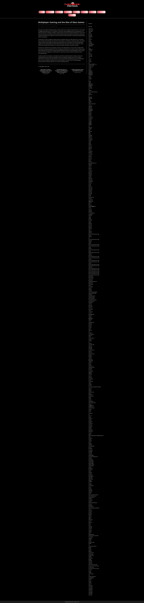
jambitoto (90, 513)
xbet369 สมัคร (91, 401)
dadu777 (90, 102)
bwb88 (90, 218)
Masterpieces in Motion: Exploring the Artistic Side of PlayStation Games (46, 71)
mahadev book (91, 396)
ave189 (90, 185)
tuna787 (90, 115)
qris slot (90, 380)
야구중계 (90, 422)
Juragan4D (90, 211)
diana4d (90, 68)
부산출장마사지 (91, 406)
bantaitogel (90, 31)
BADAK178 (90, 94)
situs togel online (91, 344)
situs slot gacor (91, 485)
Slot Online (90, 594)
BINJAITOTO (91, 490)
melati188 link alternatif (92, 299)
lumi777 (90, 521)
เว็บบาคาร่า (90, 127)
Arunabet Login (91, 552)
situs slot (90, 157)
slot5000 (90, 583)
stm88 (90, 310)
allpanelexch (91, 394)
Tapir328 (90, 90)
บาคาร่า (90, 320)
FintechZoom (91, 181)
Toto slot (90, 327)
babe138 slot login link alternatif (94, 507)
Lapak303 (90, 538)
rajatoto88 (90, 347)
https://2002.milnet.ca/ (92, 496)
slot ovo (90, 584)
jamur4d (90, 447)
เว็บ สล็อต (90, 78)
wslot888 (90, 457)
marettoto (90, 290)
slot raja (90, 571)
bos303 (90, 382)
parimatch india (91, 197)
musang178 (90, 116)
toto (89, 52)
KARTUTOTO (91, 430)
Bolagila (90, 559)
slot (89, 57)
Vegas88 (90, 556)
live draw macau (91, 567)
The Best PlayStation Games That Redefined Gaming (78, 70)
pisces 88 (90, 569)
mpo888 (90, 427)
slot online (90, 563)
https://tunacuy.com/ (92, 103)
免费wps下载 (91, 201)
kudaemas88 (91, 371)
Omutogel (90, 454)
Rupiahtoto (90, 469)
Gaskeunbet (91, 558)
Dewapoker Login (91, 542)
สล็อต (89, 99)
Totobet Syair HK (91, 322)
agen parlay (90, 282)
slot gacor (90, 61)
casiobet (90, 548)
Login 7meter (91, 381)
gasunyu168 (91, 468)
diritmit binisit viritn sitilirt (93, 564)
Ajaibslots (90, 551)
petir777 (90, 363)
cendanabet (91, 585)
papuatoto (90, 305)
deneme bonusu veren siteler (93, 535)
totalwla (90, 439)
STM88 (90, 207)
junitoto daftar (91, 277)
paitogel (90, 467)
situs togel (90, 189)
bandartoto (90, 421)
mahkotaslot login (92, 297)
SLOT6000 (90, 170)
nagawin (90, 515)
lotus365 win (91, 423)
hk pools (90, 326)
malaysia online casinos (92, 546)
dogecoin (90, 288)
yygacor (90, 434)
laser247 (90, 389)
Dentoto (90, 488)
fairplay (90, 397)
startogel (90, 473)
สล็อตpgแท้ (90, 70)
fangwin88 (90, 35)
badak (90, 230)
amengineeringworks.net (93, 281)
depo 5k (90, 76)
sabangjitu (90, 527)
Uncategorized (54, 26)
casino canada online (92, 402)
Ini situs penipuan (91, 213)
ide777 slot (90, 307)
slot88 (90, 37)
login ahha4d (91, 478)
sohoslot (90, 303)
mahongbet (90, 43)
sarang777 (90, 484)
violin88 (90, 572)
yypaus (90, 442)
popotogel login (91, 44)
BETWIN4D (90, 448)
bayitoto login (91, 30)
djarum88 (90, 373)
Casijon (90, 69)
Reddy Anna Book (91, 407)
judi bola (90, 144)
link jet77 (41, 31)
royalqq (90, 419)
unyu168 (90, 501)
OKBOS (90, 518)
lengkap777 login (91, 353)
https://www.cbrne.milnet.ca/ (93, 494)
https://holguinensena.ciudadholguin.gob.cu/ (96, 435)
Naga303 (90, 372)
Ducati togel (91, 302)
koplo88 (90, 581)
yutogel (90, 364)
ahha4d (90, 398)
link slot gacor (91, 536)
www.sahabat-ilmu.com (92, 163)
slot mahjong (91, 286)
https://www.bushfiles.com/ (93, 456)
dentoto (90, 486)
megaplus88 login (91, 367)
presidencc (90, 425)
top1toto (90, 374)
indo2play (90, 444)
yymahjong (90, 413)
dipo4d (90, 393)
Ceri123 (90, 166)
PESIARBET (90, 348)
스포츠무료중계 (91, 334)
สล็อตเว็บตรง (91, 45)
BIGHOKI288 (91, 360)
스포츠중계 (90, 593)
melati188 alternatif (92, 295)
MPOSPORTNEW (91, 446)
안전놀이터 (90, 361)
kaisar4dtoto (91, 459)
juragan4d (90, 174)
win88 (90, 532)
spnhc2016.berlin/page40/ (93, 292)
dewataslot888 (91, 455)
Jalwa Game (90, 359)
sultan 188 (90, 56)
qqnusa (90, 482)
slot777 (90, 48)
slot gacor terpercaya (92, 576)
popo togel (90, 55)
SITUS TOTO (91, 306)
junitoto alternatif (91, 298)
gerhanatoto (91, 280)
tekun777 (90, 415)
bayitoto (90, 53)
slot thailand (91, 311)
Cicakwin (90, 176)
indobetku (90, 452)
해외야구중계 (91, 276)
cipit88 (90, 32)
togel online (90, 28)
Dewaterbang (91, 554)
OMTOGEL (90, 481)
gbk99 (90, 203)
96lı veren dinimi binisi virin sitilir (94, 234)
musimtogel (91, 450)
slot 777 (90, 580)
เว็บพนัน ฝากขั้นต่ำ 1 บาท (93, 64)
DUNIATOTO (91, 431)
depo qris (90, 351)
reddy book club (91, 392)
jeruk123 (90, 403)
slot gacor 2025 (91, 555)
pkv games (90, 368)
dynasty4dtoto (91, 460)
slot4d (90, 40)
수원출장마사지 (91, 405)
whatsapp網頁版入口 (92, 206)
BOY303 (90, 543)
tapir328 (90, 242)
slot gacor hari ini (91, 65)
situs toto (90, 51)
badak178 (90, 33)
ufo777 (90, 411)
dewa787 (90, 111)
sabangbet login (91, 534)
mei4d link (90, 294)
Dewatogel (90, 561)
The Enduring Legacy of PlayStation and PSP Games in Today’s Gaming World (61, 71)
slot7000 (90, 400)
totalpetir (90, 440)
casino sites (90, 426)
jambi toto (90, 510)
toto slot (90, 59)
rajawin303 (90, 477)
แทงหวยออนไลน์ (91, 314)
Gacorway (90, 182)
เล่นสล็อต (90, 122)
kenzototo (90, 369)
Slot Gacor (90, 220)
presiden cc (90, 418)
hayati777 (90, 579)
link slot (90, 77)
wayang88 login (91, 577)
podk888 (90, 128)
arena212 (90, 145)
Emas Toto (90, 352)
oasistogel (90, 489)
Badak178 (90, 159)
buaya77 (90, 285)
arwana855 (90, 87)
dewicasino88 (91, 284)
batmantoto (91, 500)
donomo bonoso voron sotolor (94, 568)
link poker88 (91, 309)
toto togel (90, 526)
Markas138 (90, 505)
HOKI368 (90, 384)
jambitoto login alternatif (93, 502)
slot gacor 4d (91, 66)
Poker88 (90, 539)
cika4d (90, 525)
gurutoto (90, 177)
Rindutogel (90, 451)
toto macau (90, 153)
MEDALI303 (90, 519)
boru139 (90, 385)
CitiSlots (90, 540)
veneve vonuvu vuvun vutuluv (94, 565)
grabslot (90, 547)
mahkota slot (91, 278)
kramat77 (90, 198)
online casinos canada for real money (95, 386)
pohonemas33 (91, 506)
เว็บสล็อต (90, 41)
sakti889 (90, 390)
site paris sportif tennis (92, 293)
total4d (90, 410)
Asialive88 (90, 560)
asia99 (90, 523)
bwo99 (90, 328)
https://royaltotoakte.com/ (93, 91)
